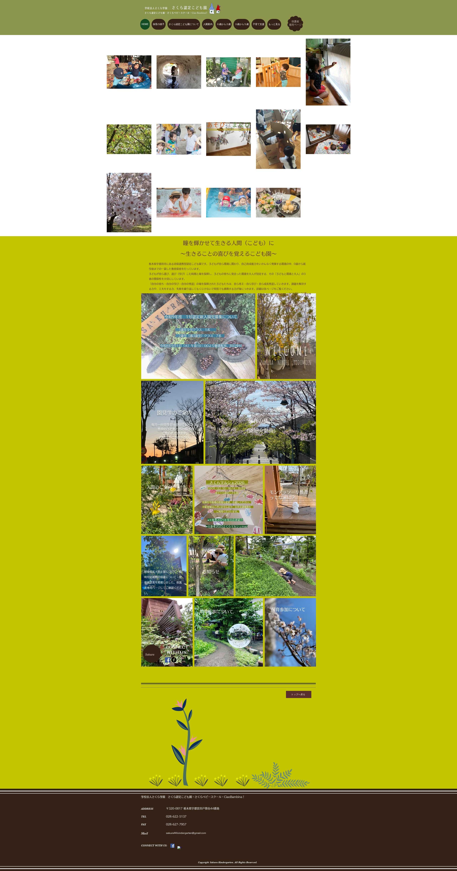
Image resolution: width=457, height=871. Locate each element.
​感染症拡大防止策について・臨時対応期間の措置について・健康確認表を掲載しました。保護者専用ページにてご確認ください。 (163, 582)
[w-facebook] (179, 848)
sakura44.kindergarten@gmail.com (186, 832)
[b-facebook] (174, 660)
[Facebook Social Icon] (167, 660)
